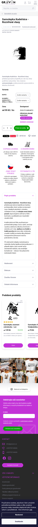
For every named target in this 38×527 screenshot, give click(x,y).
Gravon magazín (7, 498)
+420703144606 (11, 448)
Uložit (13, 136)
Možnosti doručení (26, 122)
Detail (13, 345)
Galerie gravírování (8, 485)
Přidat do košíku (20, 128)
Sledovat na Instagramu (21, 389)
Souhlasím (19, 522)
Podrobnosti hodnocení (29, 27)
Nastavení (19, 515)
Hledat (33, 8)
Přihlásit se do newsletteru (12, 428)
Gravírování (6, 482)
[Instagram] (9, 458)
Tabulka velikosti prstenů (10, 492)
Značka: (6, 32)
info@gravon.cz (11, 444)
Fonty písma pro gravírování (11, 488)
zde (30, 510)
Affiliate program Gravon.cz (11, 495)
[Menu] (35, 2)
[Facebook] (4, 458)
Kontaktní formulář (12, 465)
